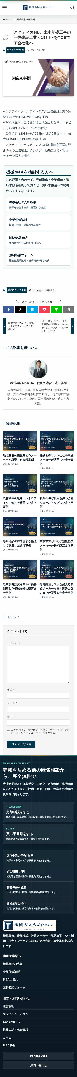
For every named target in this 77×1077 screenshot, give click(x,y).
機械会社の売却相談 (27, 204)
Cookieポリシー (13, 1021)
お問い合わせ (38, 1065)
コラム (7, 1037)
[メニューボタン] (4, 7)
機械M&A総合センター (38, 7)
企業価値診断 (25, 222)
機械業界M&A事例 (15, 49)
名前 (11, 689)
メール (12, 703)
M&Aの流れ (10, 979)
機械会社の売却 (13, 963)
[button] (8, 309)
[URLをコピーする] (68, 309)
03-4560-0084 (38, 1055)
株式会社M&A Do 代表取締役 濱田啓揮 (38, 383)
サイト (11, 716)
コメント (13, 643)
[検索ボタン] (72, 7)
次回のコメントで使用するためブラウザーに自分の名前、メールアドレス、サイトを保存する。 (40, 731)
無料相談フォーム (29, 257)
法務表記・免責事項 (15, 1029)
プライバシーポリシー (17, 1014)
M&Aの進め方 (25, 240)
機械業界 (50, 290)
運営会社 (8, 1006)
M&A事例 (37, 290)
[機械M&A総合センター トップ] (29, 925)
